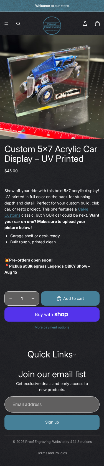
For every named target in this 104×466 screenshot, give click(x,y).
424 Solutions (81, 442)
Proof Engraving (37, 442)
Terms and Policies (52, 453)
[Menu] (6, 23)
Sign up (52, 422)
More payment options (52, 327)
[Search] (18, 24)
